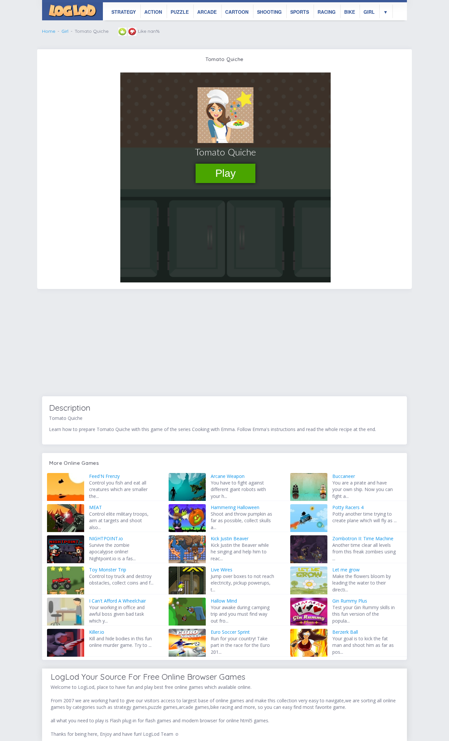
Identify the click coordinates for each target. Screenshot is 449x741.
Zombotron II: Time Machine (362, 538)
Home (48, 31)
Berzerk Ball (345, 632)
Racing (327, 12)
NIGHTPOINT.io (106, 538)
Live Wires (221, 569)
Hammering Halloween (235, 507)
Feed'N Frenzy (104, 476)
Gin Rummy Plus (349, 601)
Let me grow (346, 569)
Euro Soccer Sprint (230, 632)
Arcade (207, 12)
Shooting (269, 12)
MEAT (95, 507)
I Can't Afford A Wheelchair (117, 601)
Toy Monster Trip (107, 569)
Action (153, 12)
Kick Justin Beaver (229, 538)
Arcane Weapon (228, 476)
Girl (369, 12)
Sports (299, 12)
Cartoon (236, 12)
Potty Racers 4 (348, 507)
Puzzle (180, 12)
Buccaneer (343, 476)
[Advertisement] (224, 344)
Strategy (123, 12)
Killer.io (96, 632)
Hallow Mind (224, 601)
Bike (349, 12)
